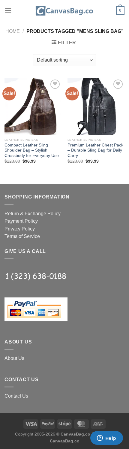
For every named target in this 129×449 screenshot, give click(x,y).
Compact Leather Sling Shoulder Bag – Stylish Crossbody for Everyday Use (31, 150)
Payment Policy (21, 221)
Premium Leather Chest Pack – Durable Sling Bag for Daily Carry (95, 150)
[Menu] (8, 10)
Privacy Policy (19, 228)
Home (12, 31)
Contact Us (16, 395)
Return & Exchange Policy (32, 213)
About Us (14, 358)
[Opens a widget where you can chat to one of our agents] (106, 438)
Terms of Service (22, 236)
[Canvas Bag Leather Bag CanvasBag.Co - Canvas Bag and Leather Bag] (64, 10)
